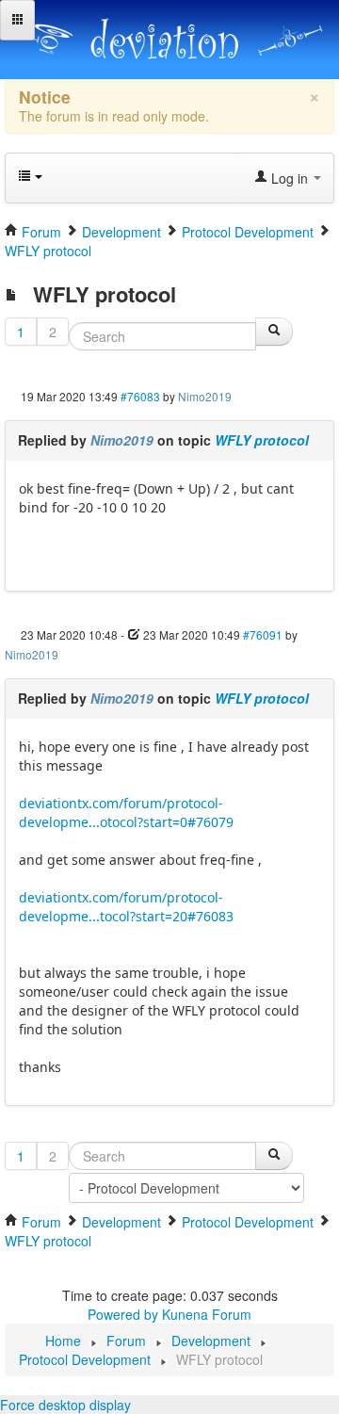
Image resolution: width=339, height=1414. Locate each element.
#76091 (262, 634)
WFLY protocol (262, 440)
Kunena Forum (206, 1314)
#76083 (140, 396)
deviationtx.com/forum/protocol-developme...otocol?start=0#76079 (126, 812)
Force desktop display (65, 1404)
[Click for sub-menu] (17, 20)
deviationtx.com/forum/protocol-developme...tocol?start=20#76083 (126, 906)
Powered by (123, 1314)
